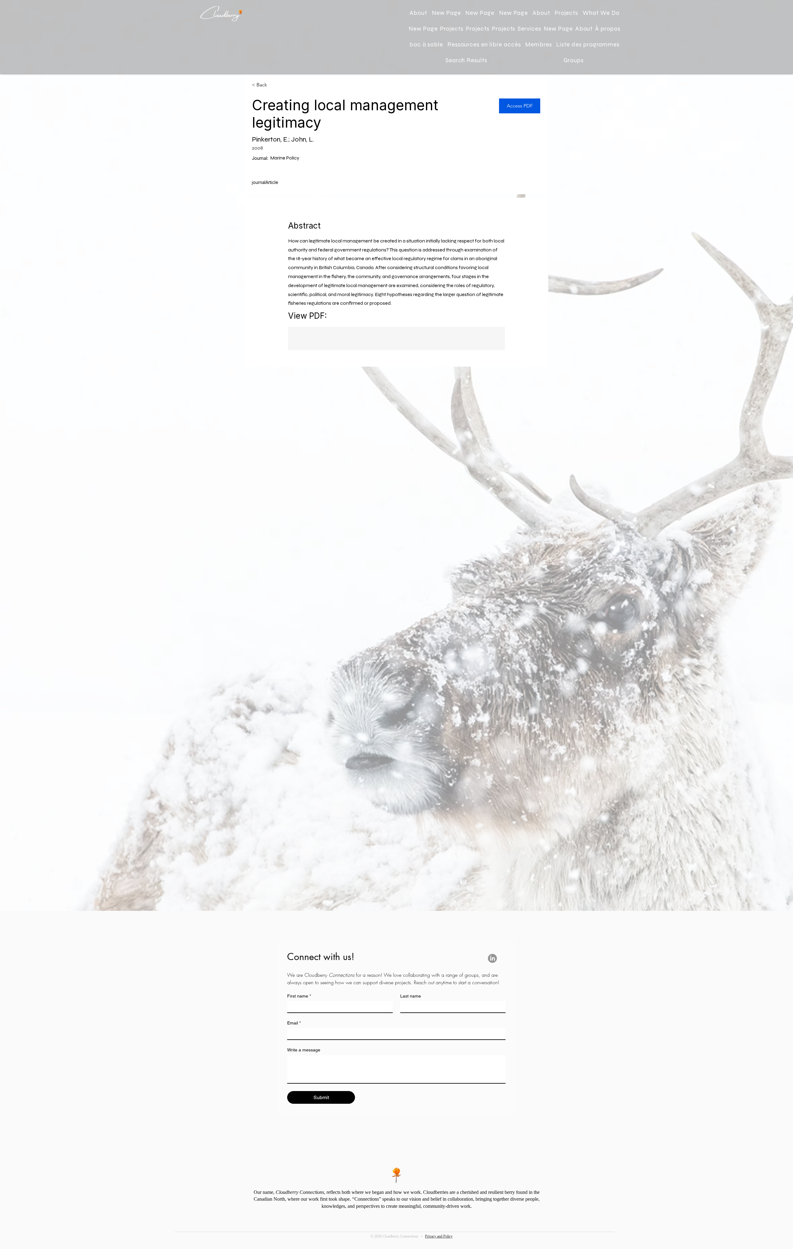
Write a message (303, 1049)
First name (299, 996)
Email (294, 1022)
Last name (410, 996)
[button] (601, 13)
